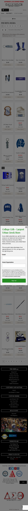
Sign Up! (14, 280)
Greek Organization (8, 262)
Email (4, 254)
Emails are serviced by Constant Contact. (12, 276)
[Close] (26, 227)
